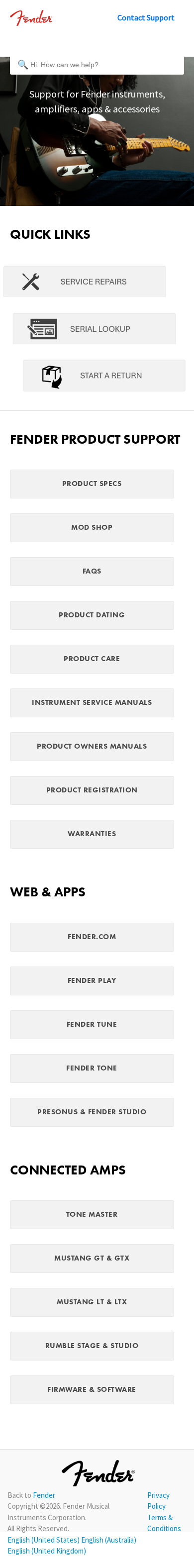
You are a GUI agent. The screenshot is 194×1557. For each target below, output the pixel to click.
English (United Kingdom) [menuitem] (46, 1551)
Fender (44, 1495)
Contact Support (146, 17)
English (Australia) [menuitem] (108, 1540)
